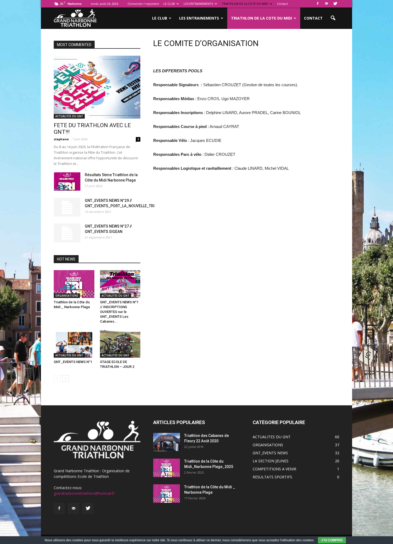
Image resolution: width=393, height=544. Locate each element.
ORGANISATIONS (66, 295)
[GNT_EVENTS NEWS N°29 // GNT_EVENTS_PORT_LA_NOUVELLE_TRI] (67, 207)
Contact (282, 4)
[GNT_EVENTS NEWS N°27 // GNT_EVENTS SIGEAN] (67, 233)
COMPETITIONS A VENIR (274, 468)
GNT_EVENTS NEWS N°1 (73, 362)
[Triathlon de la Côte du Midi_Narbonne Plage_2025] (166, 468)
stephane (61, 139)
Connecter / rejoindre (143, 4)
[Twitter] (335, 3)
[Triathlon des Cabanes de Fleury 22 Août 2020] (166, 442)
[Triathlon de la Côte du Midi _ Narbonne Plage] (74, 284)
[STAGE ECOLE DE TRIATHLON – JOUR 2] (120, 344)
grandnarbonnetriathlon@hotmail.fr (84, 493)
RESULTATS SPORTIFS (272, 476)
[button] (332, 18)
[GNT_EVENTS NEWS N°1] (74, 344)
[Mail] (326, 3)
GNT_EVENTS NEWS (270, 452)
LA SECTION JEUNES (270, 460)
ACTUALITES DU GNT (69, 116)
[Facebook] (318, 3)
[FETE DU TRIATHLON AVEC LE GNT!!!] (97, 87)
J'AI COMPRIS (332, 540)
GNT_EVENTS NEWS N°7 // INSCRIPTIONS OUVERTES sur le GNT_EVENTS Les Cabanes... (119, 311)
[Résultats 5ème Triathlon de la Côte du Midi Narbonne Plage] (67, 181)
